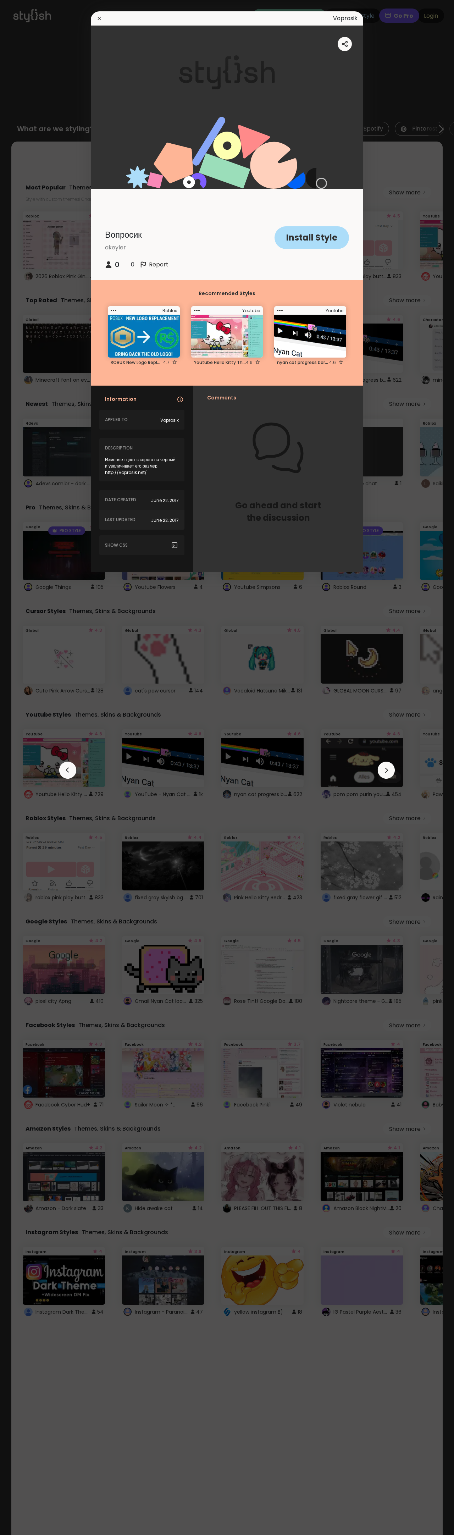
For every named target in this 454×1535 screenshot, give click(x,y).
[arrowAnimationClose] (68, 770)
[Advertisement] (28, 767)
